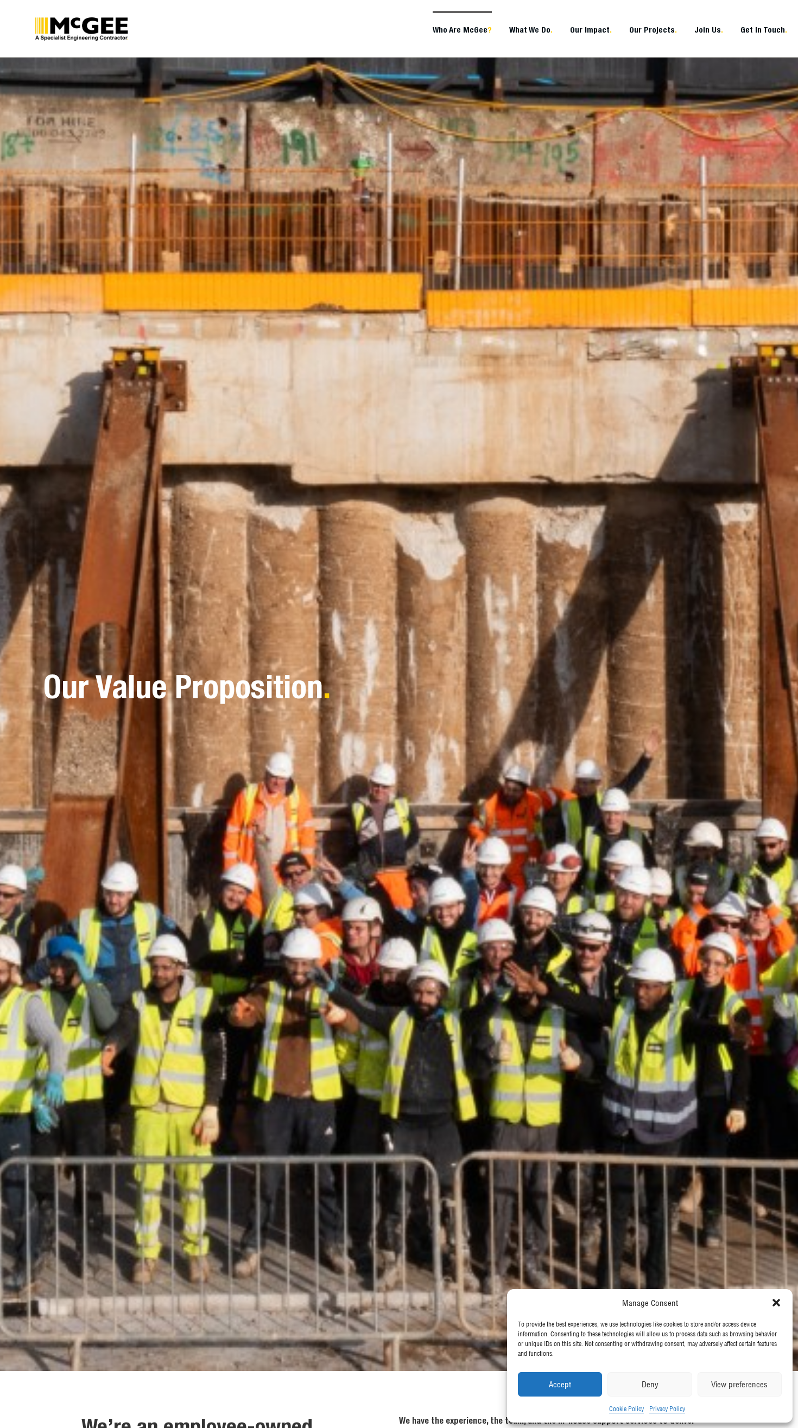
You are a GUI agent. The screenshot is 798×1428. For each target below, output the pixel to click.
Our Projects (653, 29)
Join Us (708, 29)
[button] (776, 1302)
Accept (560, 1384)
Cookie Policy (626, 1409)
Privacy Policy (667, 1409)
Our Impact (591, 29)
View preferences (739, 1384)
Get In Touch (763, 29)
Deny (650, 1384)
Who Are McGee (462, 29)
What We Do (531, 29)
